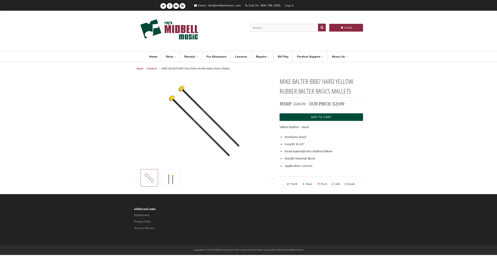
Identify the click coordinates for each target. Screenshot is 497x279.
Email (351, 184)
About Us (338, 56)
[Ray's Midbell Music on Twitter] (163, 5)
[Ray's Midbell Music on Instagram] (182, 5)
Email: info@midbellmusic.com (219, 5)
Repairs (261, 56)
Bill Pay (283, 56)
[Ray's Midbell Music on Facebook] (170, 5)
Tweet (293, 184)
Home (153, 56)
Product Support (309, 56)
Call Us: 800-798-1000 (264, 5)
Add (337, 184)
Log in (289, 5)
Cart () (348, 27)
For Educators (217, 56)
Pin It (324, 184)
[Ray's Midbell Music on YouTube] (176, 5)
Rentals (189, 56)
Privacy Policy (142, 221)
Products (152, 68)
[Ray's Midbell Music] (169, 31)
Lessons (241, 56)
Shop (169, 56)
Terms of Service (144, 228)
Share (309, 184)
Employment (141, 215)
